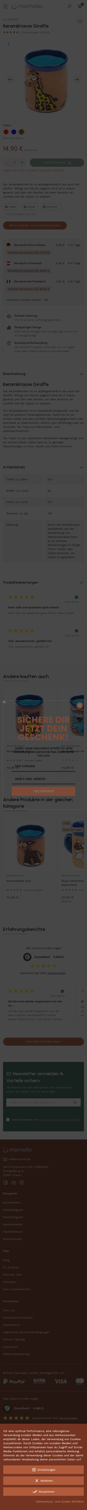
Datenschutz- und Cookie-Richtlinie (60, 1501)
